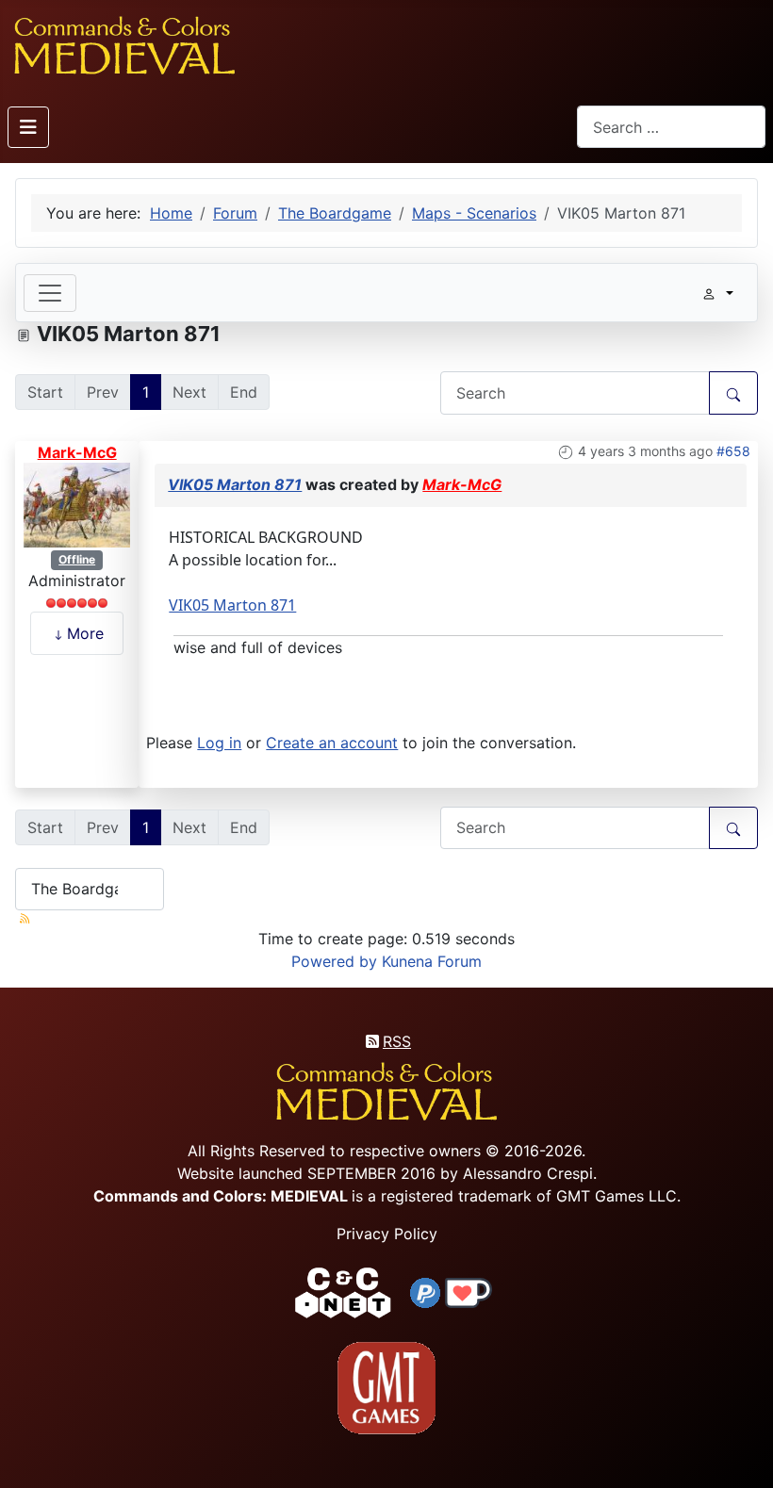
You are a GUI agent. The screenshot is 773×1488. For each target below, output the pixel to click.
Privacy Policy (387, 1233)
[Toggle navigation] (50, 293)
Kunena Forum (432, 961)
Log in (219, 742)
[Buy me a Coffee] (468, 1291)
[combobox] (671, 127)
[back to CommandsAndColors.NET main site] (343, 1291)
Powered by (334, 961)
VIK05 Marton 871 (235, 484)
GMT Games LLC (616, 1195)
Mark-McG (77, 452)
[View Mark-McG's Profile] (77, 504)
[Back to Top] (742, 1452)
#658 (733, 451)
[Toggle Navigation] (28, 127)
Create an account (332, 742)
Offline (76, 559)
